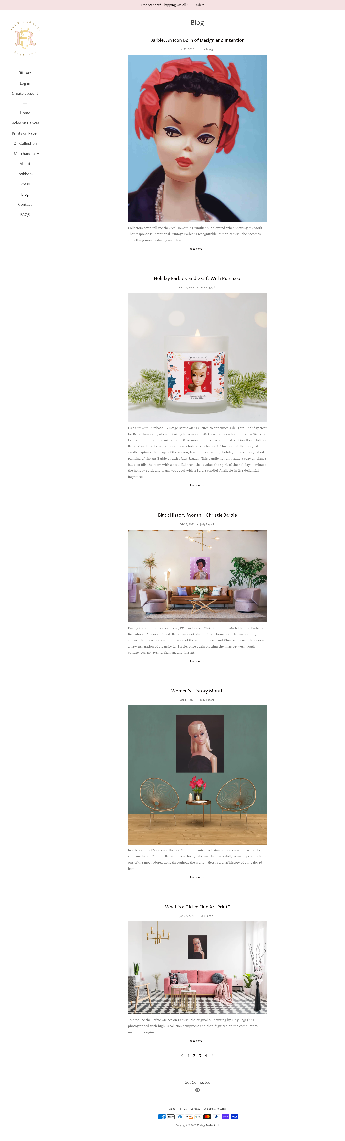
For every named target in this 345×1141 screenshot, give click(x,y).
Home (25, 113)
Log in (25, 83)
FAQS (25, 214)
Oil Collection (25, 143)
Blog (25, 194)
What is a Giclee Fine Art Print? (197, 907)
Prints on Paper (25, 133)
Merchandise (25, 153)
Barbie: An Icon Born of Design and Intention (197, 41)
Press (25, 184)
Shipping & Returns (215, 1109)
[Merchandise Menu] (38, 154)
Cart (27, 73)
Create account (25, 93)
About (25, 163)
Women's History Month (197, 691)
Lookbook (25, 174)
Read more (196, 249)
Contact (25, 204)
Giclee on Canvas (25, 123)
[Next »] (212, 1056)
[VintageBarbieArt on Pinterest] (197, 1091)
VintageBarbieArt (207, 1125)
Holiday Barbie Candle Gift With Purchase (197, 279)
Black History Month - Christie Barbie (197, 515)
